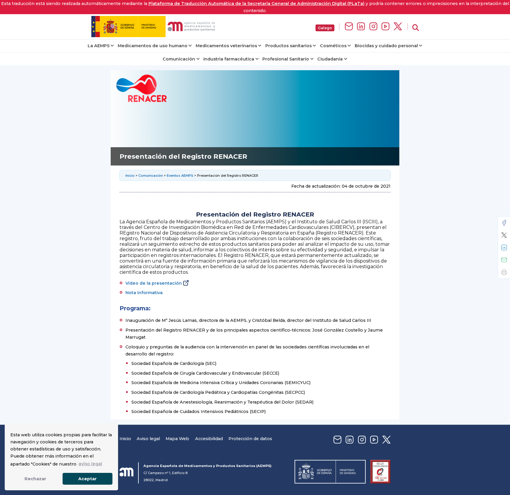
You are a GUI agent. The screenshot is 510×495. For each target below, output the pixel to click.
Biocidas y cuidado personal (386, 45)
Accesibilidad (209, 438)
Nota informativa (144, 292)
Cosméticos (333, 45)
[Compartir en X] (504, 235)
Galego (325, 28)
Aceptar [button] (87, 478)
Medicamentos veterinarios (226, 45)
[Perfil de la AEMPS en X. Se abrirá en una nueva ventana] (398, 26)
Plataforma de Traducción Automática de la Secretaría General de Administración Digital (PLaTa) (256, 3)
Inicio (130, 175)
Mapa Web (177, 438)
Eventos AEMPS (180, 175)
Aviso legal (148, 438)
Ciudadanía (330, 59)
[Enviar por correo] (504, 260)
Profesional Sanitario (285, 59)
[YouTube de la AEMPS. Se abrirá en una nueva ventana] (385, 26)
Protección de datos (250, 438)
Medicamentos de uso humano (152, 45)
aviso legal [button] (90, 463)
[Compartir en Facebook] (504, 223)
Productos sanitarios (288, 45)
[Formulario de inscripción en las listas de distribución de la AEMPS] (349, 26)
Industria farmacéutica (228, 59)
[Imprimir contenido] (504, 272)
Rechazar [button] (35, 478)
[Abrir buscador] (415, 27)
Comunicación (179, 59)
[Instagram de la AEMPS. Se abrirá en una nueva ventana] (373, 26)
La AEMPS (98, 45)
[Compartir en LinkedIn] (504, 247)
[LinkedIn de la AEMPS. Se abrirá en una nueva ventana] (361, 26)
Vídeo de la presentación (153, 283)
